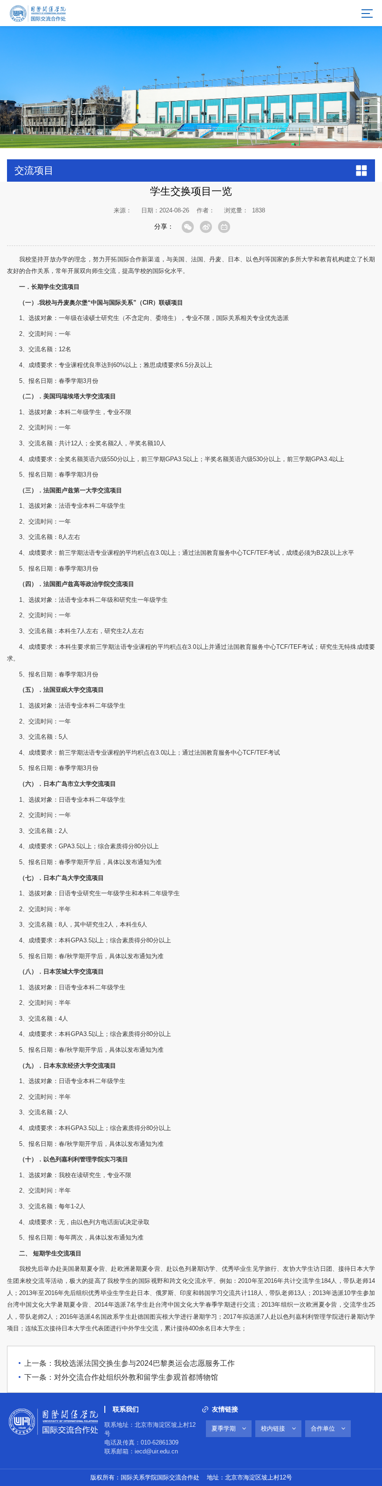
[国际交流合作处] (37, 12)
